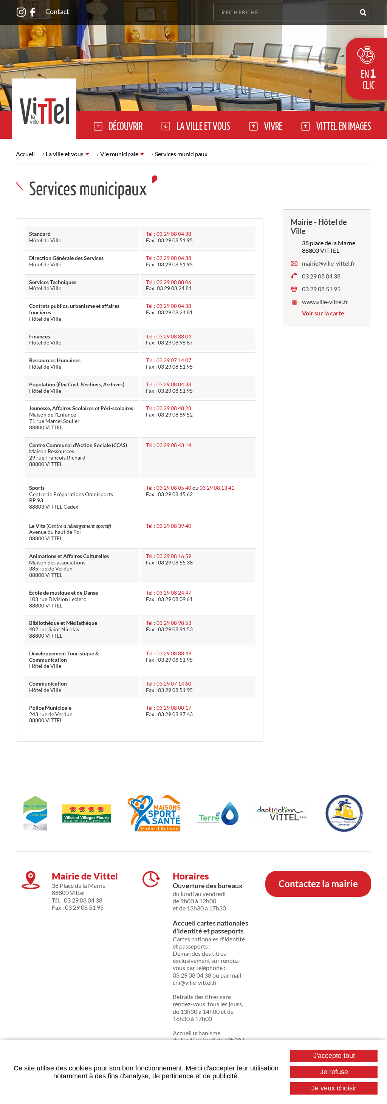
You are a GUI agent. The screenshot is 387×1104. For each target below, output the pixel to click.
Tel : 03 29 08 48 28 (168, 408)
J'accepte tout (334, 1055)
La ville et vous (65, 153)
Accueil (25, 153)
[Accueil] (44, 108)
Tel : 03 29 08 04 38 (168, 234)
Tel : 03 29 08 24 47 (168, 592)
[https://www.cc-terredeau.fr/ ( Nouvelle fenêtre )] (218, 813)
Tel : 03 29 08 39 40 (168, 526)
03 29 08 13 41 (217, 487)
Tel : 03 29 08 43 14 (168, 445)
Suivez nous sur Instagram (21, 12)
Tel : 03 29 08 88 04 (168, 336)
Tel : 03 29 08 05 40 (168, 487)
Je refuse (334, 1072)
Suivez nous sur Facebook (32, 12)
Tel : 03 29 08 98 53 (168, 623)
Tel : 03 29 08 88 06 (168, 282)
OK (363, 12)
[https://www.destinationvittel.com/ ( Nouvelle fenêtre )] (281, 813)
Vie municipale (119, 153)
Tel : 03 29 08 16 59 (168, 556)
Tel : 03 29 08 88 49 (168, 653)
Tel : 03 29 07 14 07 (168, 360)
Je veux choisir (333, 1088)
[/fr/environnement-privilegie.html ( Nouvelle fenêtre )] (86, 813)
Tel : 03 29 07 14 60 (168, 683)
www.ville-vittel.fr (325, 301)
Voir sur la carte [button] (323, 313)
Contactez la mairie (318, 883)
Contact (57, 11)
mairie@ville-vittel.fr (328, 263)
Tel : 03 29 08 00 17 (168, 707)
